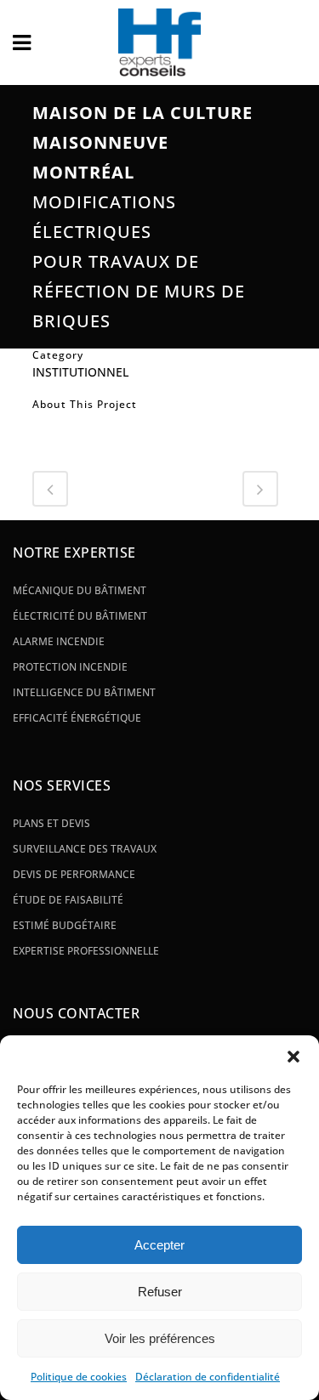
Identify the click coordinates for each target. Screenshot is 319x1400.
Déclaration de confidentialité (207, 1376)
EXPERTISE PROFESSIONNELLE (86, 951)
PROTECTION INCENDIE (70, 667)
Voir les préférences (160, 1338)
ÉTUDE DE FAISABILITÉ (68, 900)
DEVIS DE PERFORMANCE (74, 874)
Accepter (159, 1245)
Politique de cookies (79, 1376)
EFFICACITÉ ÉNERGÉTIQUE (77, 718)
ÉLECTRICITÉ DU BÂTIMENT (80, 616)
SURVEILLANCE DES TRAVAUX (85, 849)
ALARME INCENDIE (59, 641)
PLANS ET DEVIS (51, 823)
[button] (293, 1056)
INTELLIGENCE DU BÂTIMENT (84, 692)
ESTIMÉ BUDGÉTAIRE (65, 925)
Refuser (160, 1291)
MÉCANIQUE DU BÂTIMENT (79, 590)
